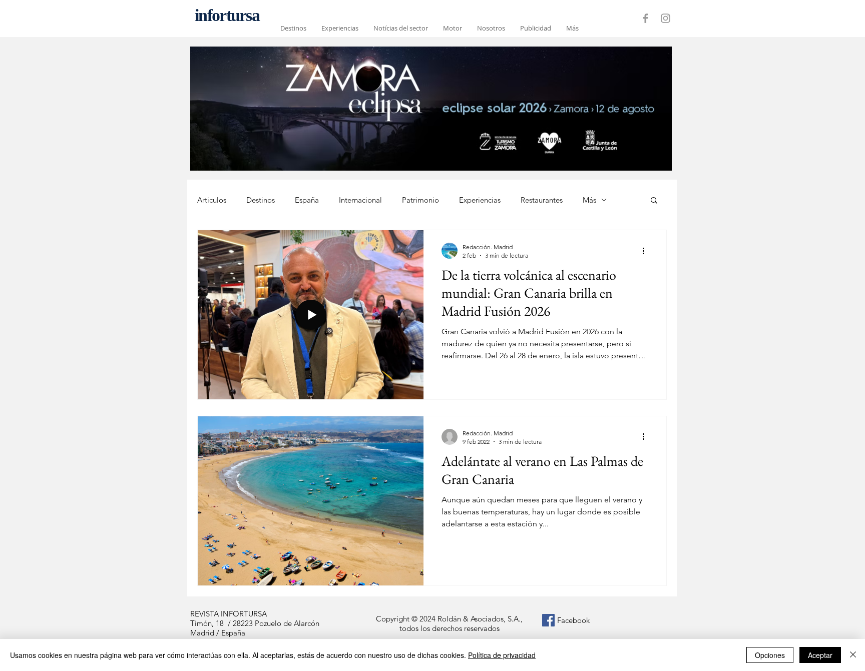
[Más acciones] (647, 251)
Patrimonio (420, 200)
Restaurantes (542, 200)
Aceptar (820, 655)
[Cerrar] (853, 655)
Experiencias (480, 200)
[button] (654, 201)
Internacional (360, 200)
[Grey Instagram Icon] (665, 18)
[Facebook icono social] (548, 620)
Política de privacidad (502, 655)
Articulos (211, 200)
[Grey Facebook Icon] (645, 18)
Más (589, 200)
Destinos (260, 200)
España (307, 200)
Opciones (770, 655)
